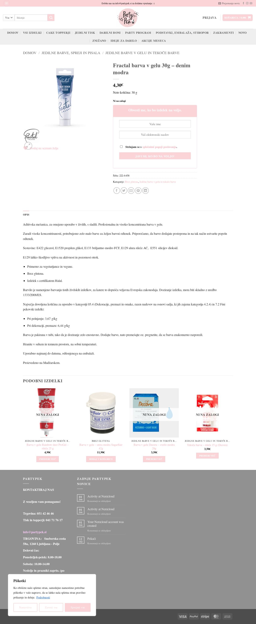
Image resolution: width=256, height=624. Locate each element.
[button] (6, 3)
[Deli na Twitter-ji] (124, 190)
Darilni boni (110, 33)
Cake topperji (58, 33)
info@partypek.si (34, 532)
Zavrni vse (51, 607)
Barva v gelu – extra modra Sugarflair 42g (100, 446)
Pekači (91, 538)
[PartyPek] (128, 18)
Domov (12, 33)
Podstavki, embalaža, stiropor (182, 33)
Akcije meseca (153, 41)
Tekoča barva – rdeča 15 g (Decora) (207, 445)
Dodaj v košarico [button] (101, 459)
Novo (242, 33)
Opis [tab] (26, 214)
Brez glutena (131, 181)
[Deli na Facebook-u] (116, 190)
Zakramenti (223, 33)
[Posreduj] (51, 17)
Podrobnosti (43, 597)
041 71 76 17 (54, 520)
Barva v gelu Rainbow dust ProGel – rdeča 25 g (48, 446)
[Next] (232, 428)
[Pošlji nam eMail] (251, 3)
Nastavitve (25, 607)
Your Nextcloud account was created (105, 523)
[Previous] (23, 428)
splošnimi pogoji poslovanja (159, 147)
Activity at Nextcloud (100, 496)
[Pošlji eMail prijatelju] (131, 190)
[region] (52, 595)
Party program (138, 33)
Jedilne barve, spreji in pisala (71, 52)
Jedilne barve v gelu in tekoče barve (142, 52)
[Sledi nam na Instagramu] (247, 3)
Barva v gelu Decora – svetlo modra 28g (154, 446)
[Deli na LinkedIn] (145, 190)
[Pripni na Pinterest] (138, 190)
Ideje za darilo (124, 41)
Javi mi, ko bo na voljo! (154, 156)
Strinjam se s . (151, 147)
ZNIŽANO (99, 41)
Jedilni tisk (85, 33)
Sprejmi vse (78, 607)
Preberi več (47, 459)
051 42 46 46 (45, 513)
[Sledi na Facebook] (243, 3)
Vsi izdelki (32, 33)
